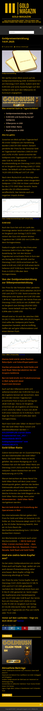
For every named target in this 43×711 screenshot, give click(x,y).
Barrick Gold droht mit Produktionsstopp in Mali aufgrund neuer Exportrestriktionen (21, 381)
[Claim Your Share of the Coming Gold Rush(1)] (21, 106)
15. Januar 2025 (8, 47)
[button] (40, 27)
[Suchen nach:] (21, 32)
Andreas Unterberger (21, 47)
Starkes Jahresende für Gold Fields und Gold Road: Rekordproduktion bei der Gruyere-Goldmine (20, 370)
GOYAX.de (36, 218)
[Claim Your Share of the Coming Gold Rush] (17, 663)
